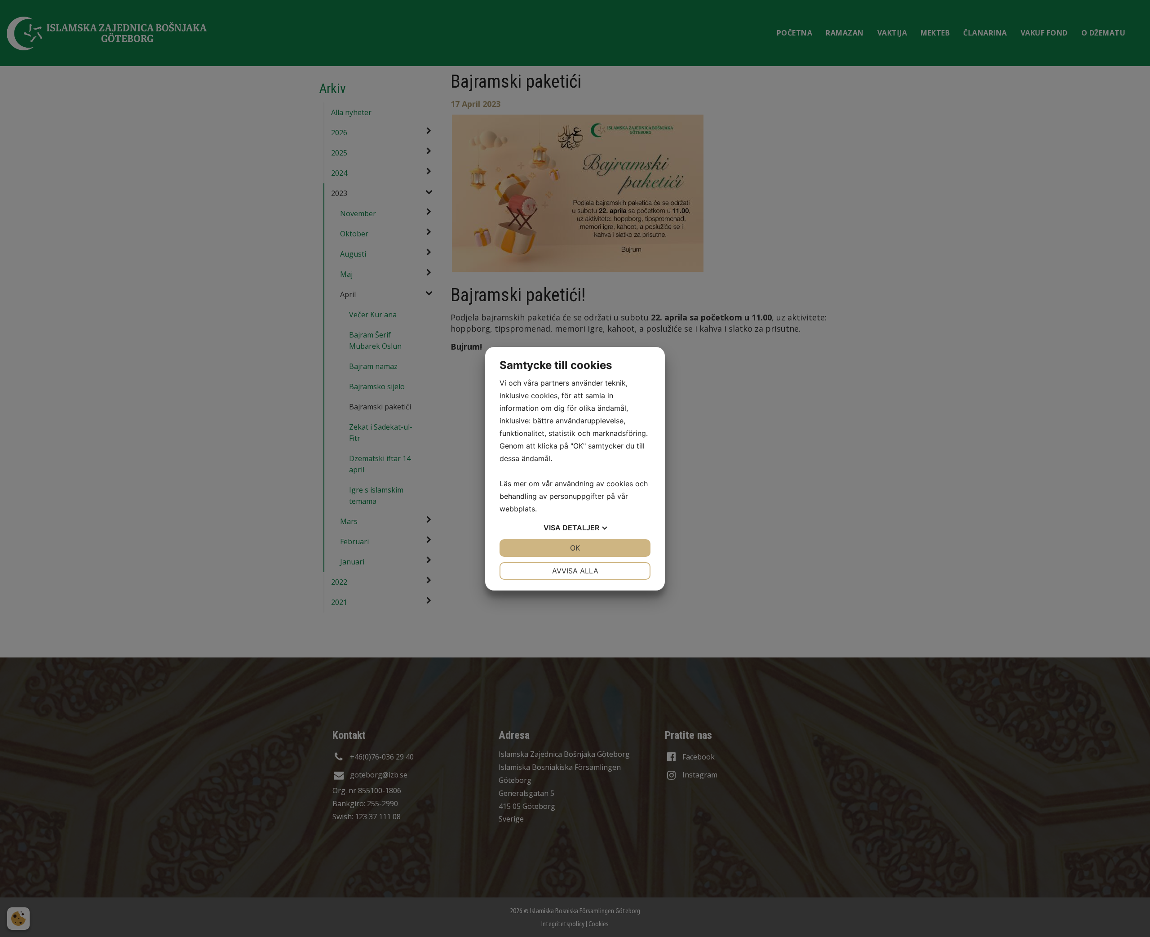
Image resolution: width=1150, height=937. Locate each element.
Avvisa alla (575, 570)
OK (575, 547)
